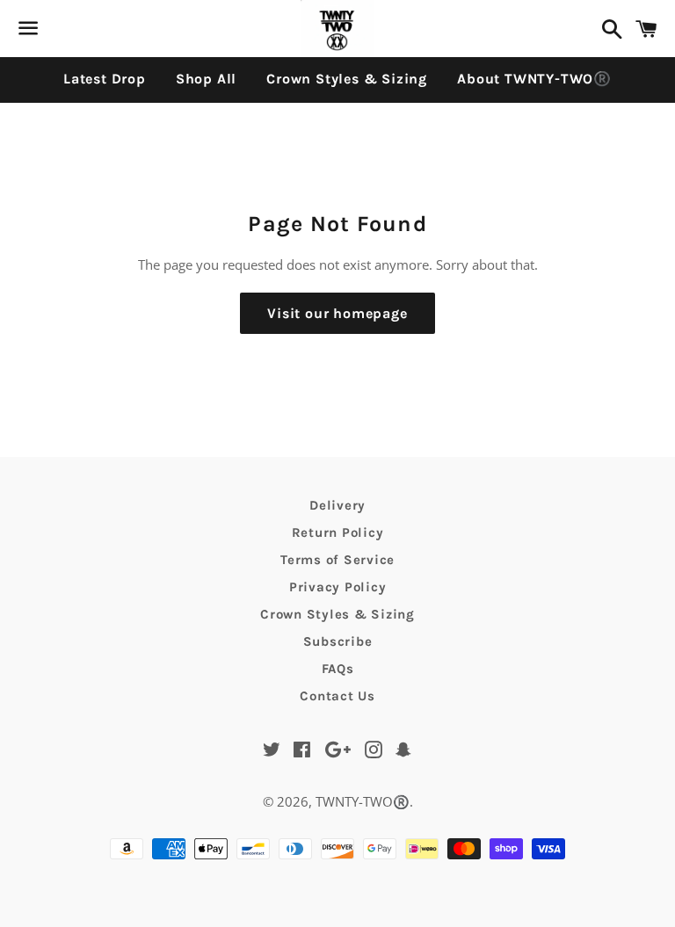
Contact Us (337, 696)
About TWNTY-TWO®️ (534, 78)
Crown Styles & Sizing (346, 78)
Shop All (206, 78)
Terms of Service (337, 560)
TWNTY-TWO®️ (363, 801)
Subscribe (338, 641)
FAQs (338, 669)
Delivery (337, 505)
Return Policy (338, 532)
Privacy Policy (338, 587)
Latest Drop (104, 78)
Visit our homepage (337, 313)
